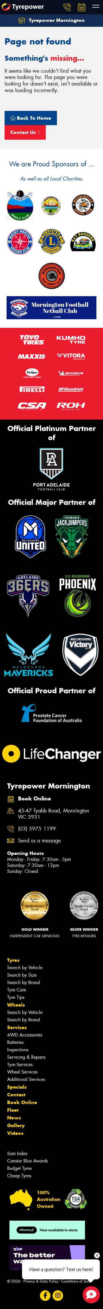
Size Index (17, 1153)
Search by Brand (23, 982)
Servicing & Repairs (26, 1057)
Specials (17, 1087)
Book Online (22, 1102)
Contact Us (23, 132)
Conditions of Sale (76, 1281)
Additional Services (26, 1079)
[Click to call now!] (67, 7)
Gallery (16, 1125)
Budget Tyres (19, 1168)
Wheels (16, 1005)
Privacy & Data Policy (40, 1281)
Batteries (15, 1042)
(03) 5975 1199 (37, 829)
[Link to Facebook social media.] (45, 1295)
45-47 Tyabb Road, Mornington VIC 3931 (53, 814)
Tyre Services (20, 1065)
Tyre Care (16, 990)
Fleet (13, 1110)
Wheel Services (22, 1072)
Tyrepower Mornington (56, 20)
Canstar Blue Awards (27, 1161)
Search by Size (22, 975)
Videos (15, 1133)
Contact (16, 1094)
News (14, 1118)
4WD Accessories (24, 1035)
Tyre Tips (15, 997)
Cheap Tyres (19, 1176)
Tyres (13, 960)
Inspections (17, 1050)
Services (17, 1027)
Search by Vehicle (24, 968)
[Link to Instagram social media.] (58, 1295)
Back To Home (33, 118)
